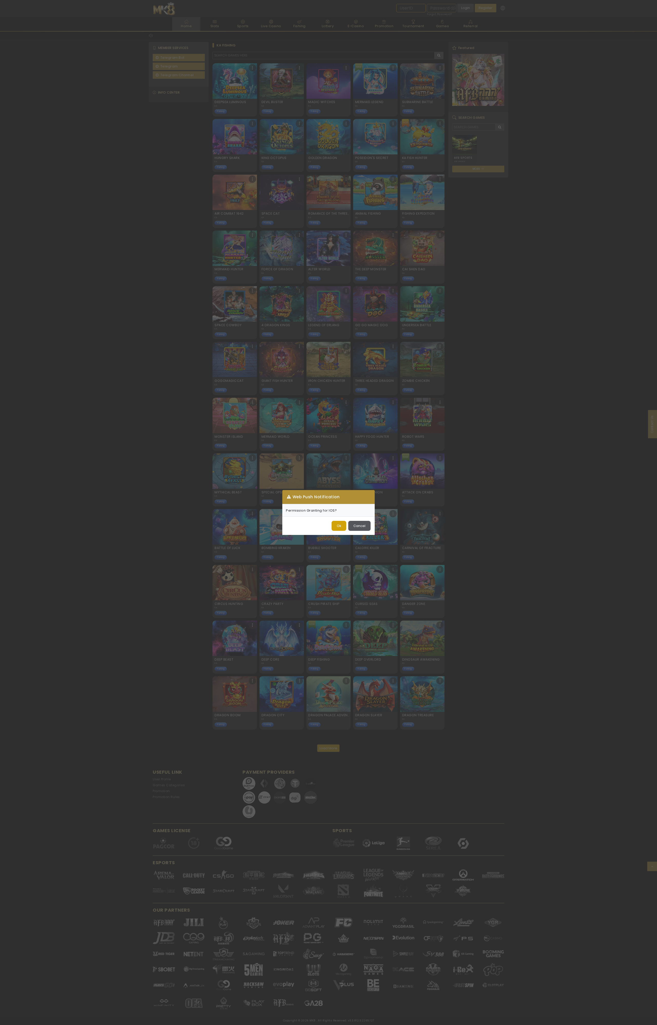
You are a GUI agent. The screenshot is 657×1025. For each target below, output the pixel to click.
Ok (339, 526)
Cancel (359, 526)
